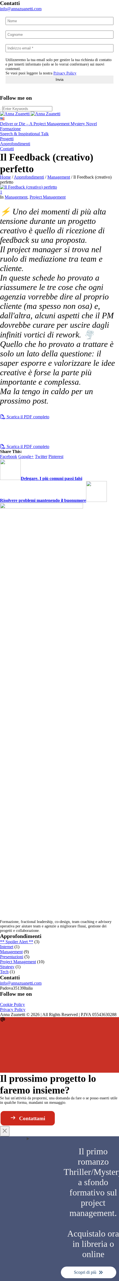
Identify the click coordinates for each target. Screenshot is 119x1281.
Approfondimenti (29, 177)
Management (58, 177)
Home (5, 177)
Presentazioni (11, 956)
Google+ (26, 456)
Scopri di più (85, 1272)
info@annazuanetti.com (21, 8)
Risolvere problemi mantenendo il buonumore (43, 500)
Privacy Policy (64, 73)
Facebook (8, 456)
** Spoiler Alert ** (16, 941)
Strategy (7, 966)
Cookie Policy (12, 1004)
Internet (6, 946)
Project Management (48, 197)
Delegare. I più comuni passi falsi (51, 478)
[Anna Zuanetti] (30, 113)
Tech (4, 971)
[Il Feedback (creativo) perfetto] (28, 187)
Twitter (41, 456)
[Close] (4, 1131)
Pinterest (55, 456)
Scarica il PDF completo (27, 416)
